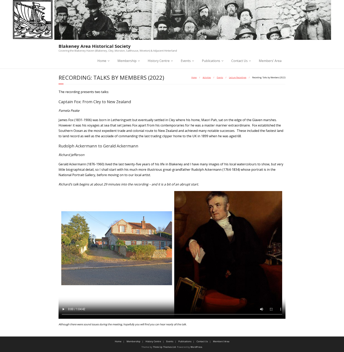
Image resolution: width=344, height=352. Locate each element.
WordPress (196, 346)
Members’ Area (270, 61)
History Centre (159, 61)
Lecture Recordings (237, 77)
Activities (207, 77)
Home (101, 61)
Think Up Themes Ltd (164, 346)
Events (220, 77)
